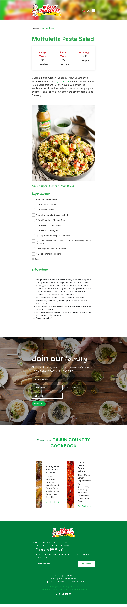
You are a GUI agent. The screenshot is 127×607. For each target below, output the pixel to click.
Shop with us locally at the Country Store (63, 581)
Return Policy (80, 589)
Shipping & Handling (49, 589)
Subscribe (88, 564)
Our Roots (70, 543)
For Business (39, 545)
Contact (66, 545)
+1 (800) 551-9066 (63, 575)
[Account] (88, 10)
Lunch (52, 28)
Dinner (45, 28)
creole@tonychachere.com (63, 578)
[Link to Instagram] (57, 594)
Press (54, 545)
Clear (36, 259)
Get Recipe (51, 502)
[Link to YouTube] (67, 594)
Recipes (46, 543)
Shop (57, 543)
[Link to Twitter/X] (63, 594)
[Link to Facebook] (60, 594)
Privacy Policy (66, 589)
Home (35, 543)
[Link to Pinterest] (70, 594)
